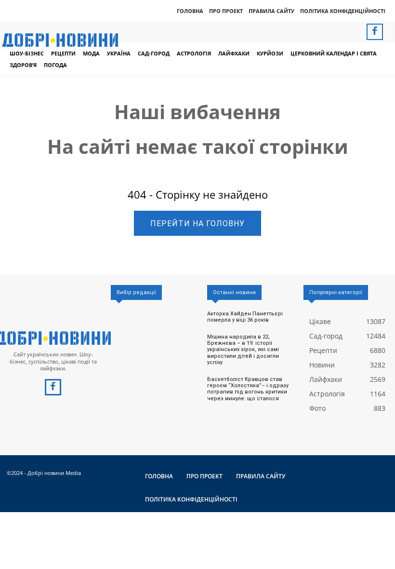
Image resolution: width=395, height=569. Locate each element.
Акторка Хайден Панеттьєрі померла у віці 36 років (245, 317)
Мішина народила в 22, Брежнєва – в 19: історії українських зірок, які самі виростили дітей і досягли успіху (243, 350)
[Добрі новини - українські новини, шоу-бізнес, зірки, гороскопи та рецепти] (60, 40)
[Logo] (53, 338)
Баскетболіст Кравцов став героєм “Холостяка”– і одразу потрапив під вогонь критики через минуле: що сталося (248, 389)
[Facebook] (375, 32)
